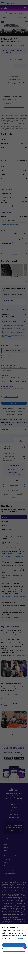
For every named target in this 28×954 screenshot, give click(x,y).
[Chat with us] (25, 947)
